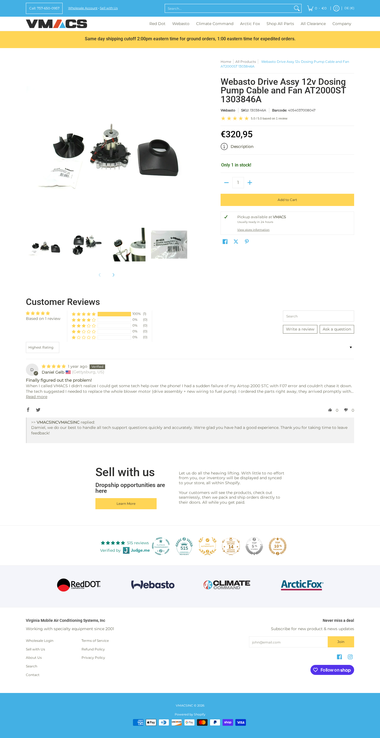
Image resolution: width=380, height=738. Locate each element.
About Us (34, 657)
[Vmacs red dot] (79, 585)
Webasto (228, 110)
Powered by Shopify (190, 714)
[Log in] (336, 8)
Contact (33, 675)
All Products (245, 61)
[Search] (296, 8)
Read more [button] (36, 396)
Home (226, 61)
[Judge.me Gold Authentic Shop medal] (207, 546)
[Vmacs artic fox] (301, 585)
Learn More (126, 503)
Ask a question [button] (337, 329)
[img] (54, 366)
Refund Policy (93, 649)
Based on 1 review (43, 318)
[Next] (183, 140)
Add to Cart (287, 200)
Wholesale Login (39, 640)
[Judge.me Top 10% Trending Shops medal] (278, 546)
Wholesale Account (82, 8)
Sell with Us (109, 8)
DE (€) (349, 8)
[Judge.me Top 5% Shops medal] (254, 546)
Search (31, 666)
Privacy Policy (93, 657)
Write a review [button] (300, 329)
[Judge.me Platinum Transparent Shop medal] (161, 546)
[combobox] (228, 8)
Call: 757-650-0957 (44, 8)
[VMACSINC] (56, 24)
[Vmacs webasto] (153, 585)
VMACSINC (184, 705)
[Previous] (30, 140)
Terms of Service (95, 640)
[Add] (250, 183)
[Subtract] (226, 183)
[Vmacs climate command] (227, 585)
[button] (287, 149)
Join (340, 642)
